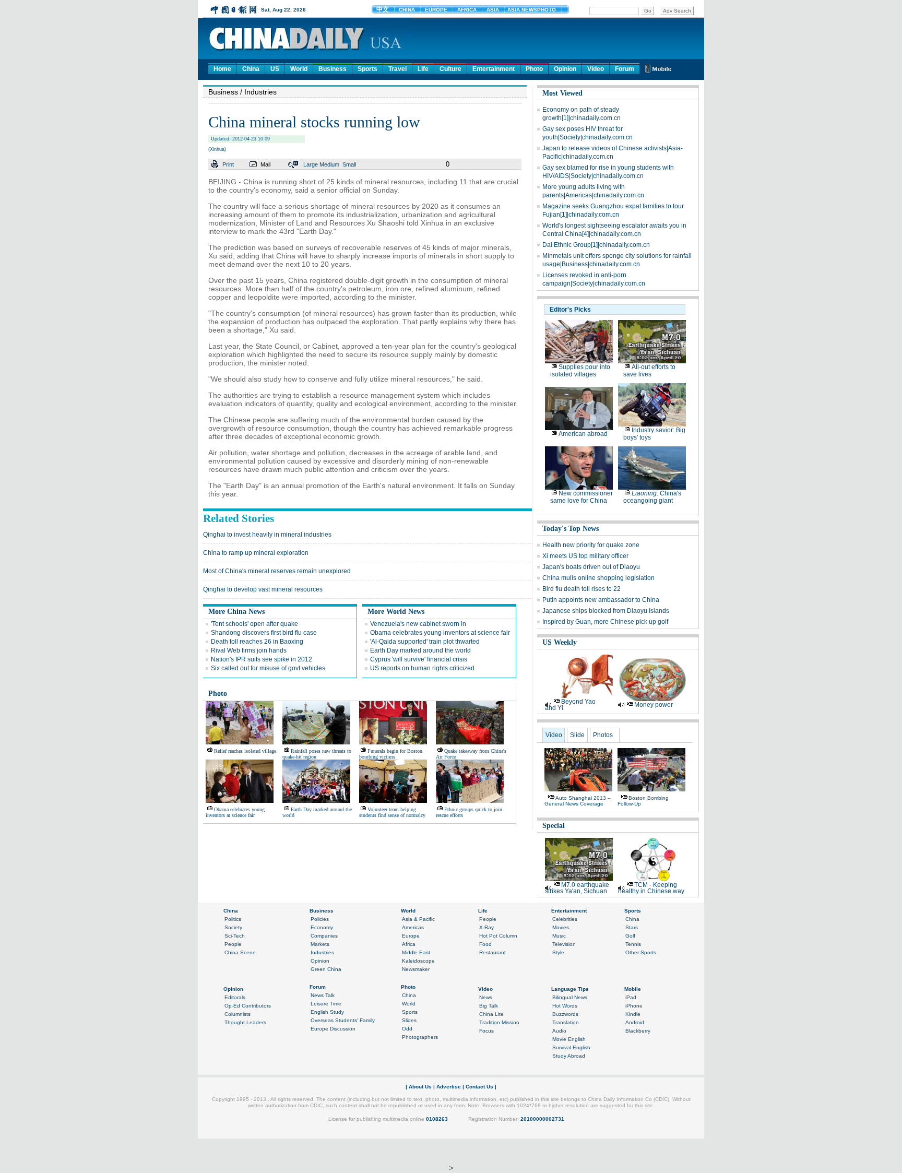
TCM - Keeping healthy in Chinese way (651, 888)
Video (595, 69)
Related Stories (238, 518)
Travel (397, 69)
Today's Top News (570, 528)
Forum (624, 69)
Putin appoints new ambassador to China (600, 599)
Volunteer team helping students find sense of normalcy (392, 812)
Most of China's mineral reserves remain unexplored (277, 571)
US (274, 69)
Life (423, 69)
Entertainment (493, 69)
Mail (265, 164)
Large (310, 164)
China (250, 69)
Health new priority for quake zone (590, 545)
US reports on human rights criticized (422, 668)
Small (349, 164)
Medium (329, 164)
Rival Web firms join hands (249, 650)
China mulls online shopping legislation (598, 578)
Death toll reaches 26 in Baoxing (257, 641)
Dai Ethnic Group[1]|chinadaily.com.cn (596, 244)
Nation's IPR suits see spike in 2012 (261, 659)
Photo (534, 69)
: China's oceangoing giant (652, 497)
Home (222, 69)
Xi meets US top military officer (585, 556)
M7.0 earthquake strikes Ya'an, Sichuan (577, 888)
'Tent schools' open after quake (254, 623)
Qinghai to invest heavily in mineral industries (267, 534)
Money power (653, 704)
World (298, 69)
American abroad (583, 433)
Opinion (565, 69)
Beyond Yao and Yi (570, 705)
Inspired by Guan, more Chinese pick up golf (605, 621)
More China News (236, 611)
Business (332, 69)
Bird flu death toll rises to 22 (581, 589)
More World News (395, 611)
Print (228, 164)
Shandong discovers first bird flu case (264, 632)
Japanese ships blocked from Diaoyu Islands (605, 610)
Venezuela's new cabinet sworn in (418, 623)
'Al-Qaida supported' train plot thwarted (425, 641)
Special (553, 826)
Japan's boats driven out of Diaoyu (591, 567)
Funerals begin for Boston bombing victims (390, 754)
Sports (367, 69)
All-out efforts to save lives (649, 370)
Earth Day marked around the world (420, 650)
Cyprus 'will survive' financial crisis (418, 659)
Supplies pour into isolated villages (580, 370)
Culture (450, 69)
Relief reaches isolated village (245, 751)
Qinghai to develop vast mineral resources (263, 589)
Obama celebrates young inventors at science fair (440, 632)
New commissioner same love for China (581, 497)
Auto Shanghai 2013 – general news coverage (577, 801)
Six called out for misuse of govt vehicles (268, 668)
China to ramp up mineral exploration (255, 552)
